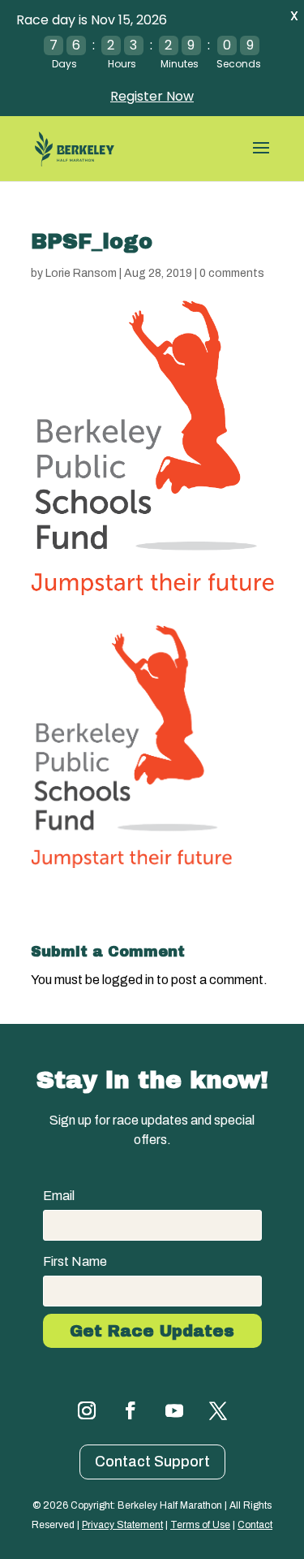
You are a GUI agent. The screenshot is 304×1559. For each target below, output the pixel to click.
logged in (128, 980)
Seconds (238, 64)
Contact (255, 1525)
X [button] (294, 15)
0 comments (231, 273)
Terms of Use (200, 1525)
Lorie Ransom (81, 273)
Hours (122, 64)
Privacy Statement (122, 1525)
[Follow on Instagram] (87, 1410)
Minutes (180, 64)
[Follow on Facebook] (130, 1410)
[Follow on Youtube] (174, 1410)
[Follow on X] (218, 1410)
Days (64, 64)
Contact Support (152, 1461)
